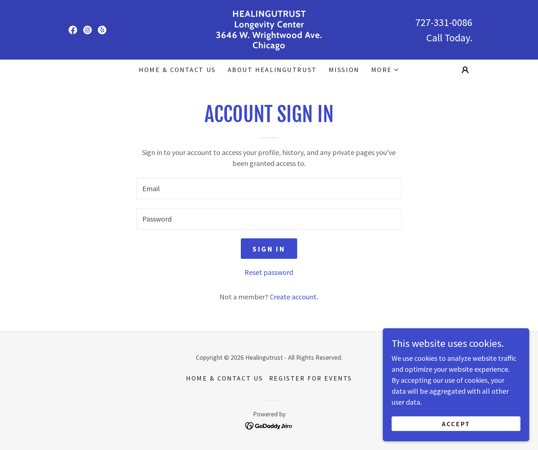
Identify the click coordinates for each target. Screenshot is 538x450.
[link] (73, 30)
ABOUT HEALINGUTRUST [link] (272, 69)
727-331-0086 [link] (443, 22)
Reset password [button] (268, 272)
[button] (385, 69)
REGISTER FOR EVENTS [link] (310, 378)
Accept (456, 424)
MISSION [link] (344, 69)
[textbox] (268, 188)
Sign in (269, 248)
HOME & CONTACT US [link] (177, 69)
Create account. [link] (294, 296)
